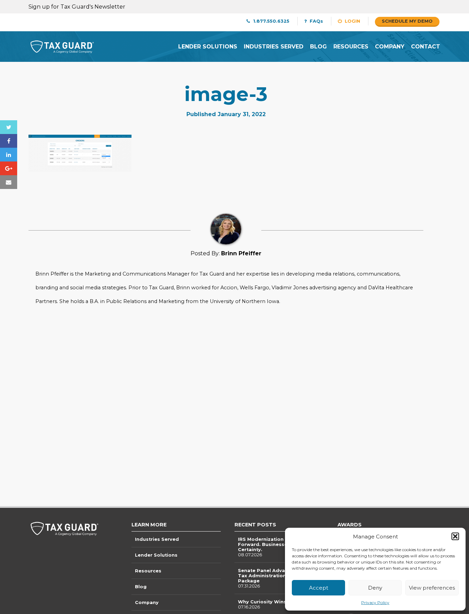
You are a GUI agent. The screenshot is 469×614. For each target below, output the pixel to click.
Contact (425, 46)
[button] (455, 536)
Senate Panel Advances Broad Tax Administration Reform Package (275, 578)
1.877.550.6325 (270, 21)
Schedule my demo (407, 21)
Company (389, 46)
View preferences (432, 587)
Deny (375, 587)
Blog (318, 46)
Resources (350, 46)
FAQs (315, 21)
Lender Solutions (207, 46)
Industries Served (274, 46)
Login (351, 21)
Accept (318, 587)
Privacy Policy (375, 602)
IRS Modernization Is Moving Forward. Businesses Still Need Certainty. (276, 547)
